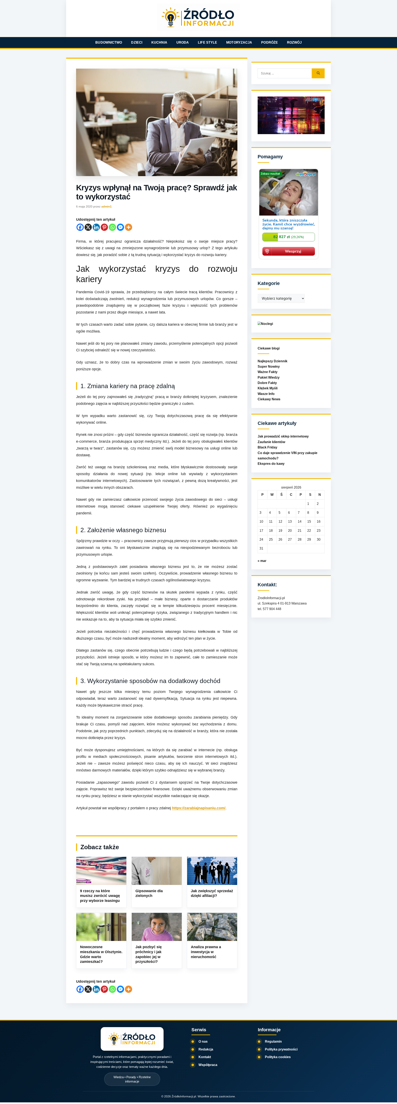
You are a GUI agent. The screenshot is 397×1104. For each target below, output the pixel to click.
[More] (128, 227)
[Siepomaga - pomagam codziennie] (289, 259)
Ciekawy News (269, 399)
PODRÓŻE (269, 42)
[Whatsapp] (112, 227)
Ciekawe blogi (269, 348)
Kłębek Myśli (267, 388)
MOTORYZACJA (239, 42)
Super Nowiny (269, 366)
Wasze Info (266, 394)
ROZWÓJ (294, 42)
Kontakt (204, 1057)
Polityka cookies (278, 1057)
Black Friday (267, 447)
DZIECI (136, 42)
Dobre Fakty (267, 383)
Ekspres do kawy (271, 463)
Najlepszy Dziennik (272, 361)
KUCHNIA (159, 42)
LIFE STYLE (207, 42)
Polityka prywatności (281, 1049)
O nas (203, 1041)
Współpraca (207, 1065)
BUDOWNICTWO (108, 42)
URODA (182, 42)
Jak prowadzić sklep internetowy (283, 436)
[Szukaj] (318, 73)
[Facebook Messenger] (120, 227)
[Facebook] (80, 227)
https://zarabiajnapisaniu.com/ (198, 808)
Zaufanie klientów (271, 442)
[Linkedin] (96, 227)
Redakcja (205, 1049)
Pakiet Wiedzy (269, 377)
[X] (88, 227)
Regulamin (273, 1041)
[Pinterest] (104, 227)
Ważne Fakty (267, 372)
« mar (262, 561)
